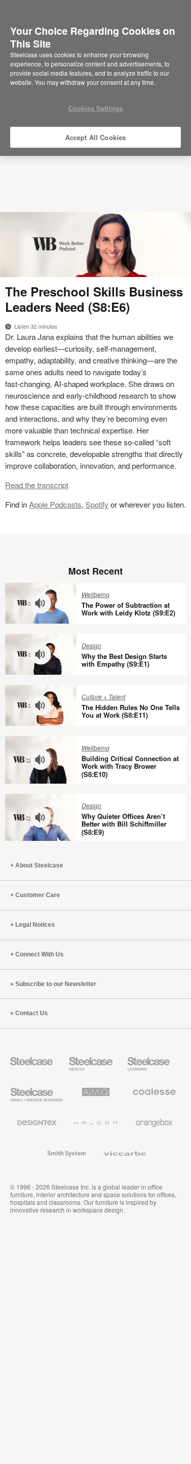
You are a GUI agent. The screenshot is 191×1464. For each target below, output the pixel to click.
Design (91, 645)
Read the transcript (36, 484)
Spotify (97, 504)
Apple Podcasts (55, 504)
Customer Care (37, 895)
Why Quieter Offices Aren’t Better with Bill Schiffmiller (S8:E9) (124, 824)
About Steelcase (39, 865)
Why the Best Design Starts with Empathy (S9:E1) (124, 660)
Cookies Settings (95, 108)
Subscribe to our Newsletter (55, 984)
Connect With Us (39, 954)
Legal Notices (35, 924)
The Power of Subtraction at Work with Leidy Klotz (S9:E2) (128, 609)
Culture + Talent (103, 696)
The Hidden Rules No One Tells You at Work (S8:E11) (130, 711)
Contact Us (31, 1013)
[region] (95, 78)
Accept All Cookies (95, 137)
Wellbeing (95, 594)
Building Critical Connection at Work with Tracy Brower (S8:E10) (130, 766)
